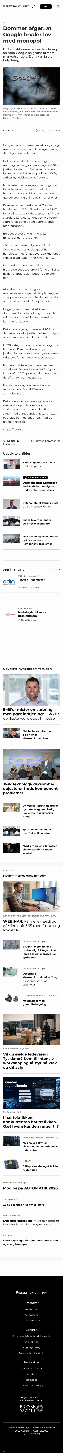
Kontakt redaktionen (31, 1368)
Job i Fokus (12, 570)
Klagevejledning (31, 1347)
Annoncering (32, 1315)
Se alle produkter (31, 1320)
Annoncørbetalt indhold (31, 1353)
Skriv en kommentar (47, 440)
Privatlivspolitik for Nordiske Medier (31, 1336)
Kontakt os (31, 1374)
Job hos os (31, 1379)
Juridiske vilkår (31, 1341)
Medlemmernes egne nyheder (24, 875)
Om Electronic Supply (31, 1385)
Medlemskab (31, 1309)
